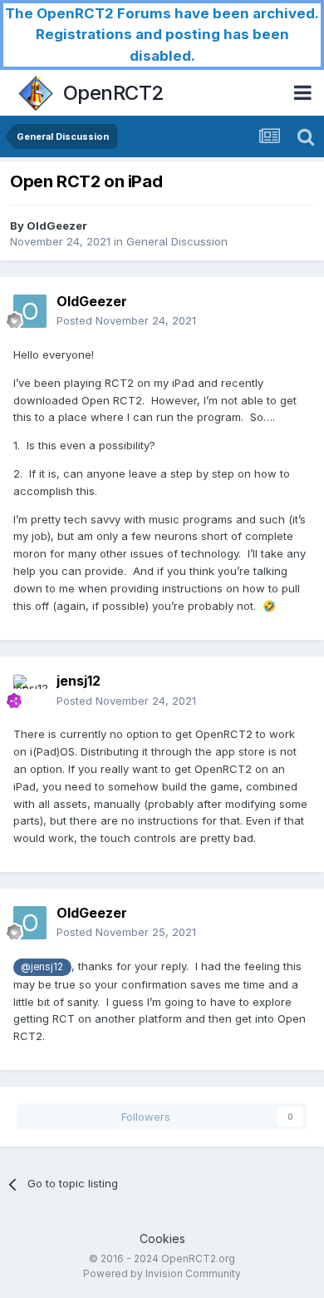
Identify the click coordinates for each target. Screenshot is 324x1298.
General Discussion (177, 241)
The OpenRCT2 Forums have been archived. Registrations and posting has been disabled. (162, 34)
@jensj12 (42, 967)
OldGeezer (57, 225)
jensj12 (78, 680)
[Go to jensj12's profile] (30, 691)
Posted (126, 320)
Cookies (162, 1238)
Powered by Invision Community (162, 1273)
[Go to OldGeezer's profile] (30, 311)
